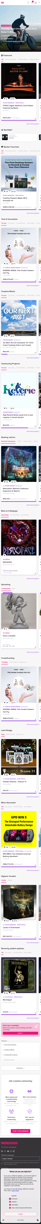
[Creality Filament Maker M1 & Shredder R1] (18, 173)
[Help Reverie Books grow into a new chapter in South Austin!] (18, 390)
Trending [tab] (4, 662)
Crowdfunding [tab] (20, 223)
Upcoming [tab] (11, 223)
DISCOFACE (7, 562)
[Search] (28, 2)
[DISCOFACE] (18, 537)
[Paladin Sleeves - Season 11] (18, 757)
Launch (19, 1033)
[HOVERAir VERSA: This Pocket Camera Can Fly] (18, 246)
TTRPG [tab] (19, 441)
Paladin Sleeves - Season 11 (14, 781)
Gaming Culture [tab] (34, 59)
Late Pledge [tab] (31, 223)
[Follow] (4, 555)
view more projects (33, 124)
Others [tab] (35, 441)
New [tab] (13, 588)
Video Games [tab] (27, 441)
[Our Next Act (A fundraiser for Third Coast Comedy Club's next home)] (18, 318)
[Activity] (32, 3)
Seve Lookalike (9, 636)
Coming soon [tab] (5, 588)
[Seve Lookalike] (18, 611)
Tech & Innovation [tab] (10, 59)
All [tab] (2, 59)
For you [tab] (3, 223)
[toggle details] (36, 119)
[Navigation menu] (39, 3)
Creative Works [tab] (23, 59)
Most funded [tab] (13, 662)
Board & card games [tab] (8, 441)
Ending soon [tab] (23, 662)
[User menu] (35, 2)
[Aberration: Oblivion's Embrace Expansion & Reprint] (18, 464)
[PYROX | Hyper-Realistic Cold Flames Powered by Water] (18, 81)
